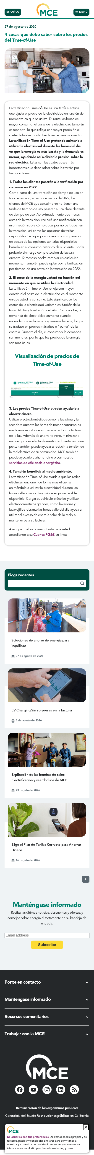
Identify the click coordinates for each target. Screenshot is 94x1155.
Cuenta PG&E (44, 535)
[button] (86, 1127)
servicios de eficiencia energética (34, 463)
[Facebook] (19, 1089)
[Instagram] (47, 1089)
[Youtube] (33, 1089)
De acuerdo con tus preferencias (28, 1137)
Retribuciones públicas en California (63, 1115)
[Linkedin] (60, 1089)
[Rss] (74, 1089)
